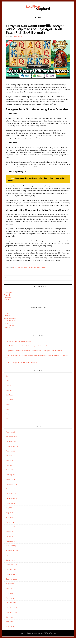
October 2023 (11, 546)
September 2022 (12, 574)
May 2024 (9, 513)
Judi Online (26, 267)
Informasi (20, 267)
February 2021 (11, 603)
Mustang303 (8, 293)
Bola (7, 381)
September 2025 (12, 446)
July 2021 (9, 588)
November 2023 (11, 541)
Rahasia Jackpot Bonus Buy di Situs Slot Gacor (22, 362)
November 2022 (11, 569)
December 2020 (11, 607)
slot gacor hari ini (9, 323)
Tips (42, 267)
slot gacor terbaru (10, 320)
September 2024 (12, 498)
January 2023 (10, 560)
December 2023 (11, 536)
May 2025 (9, 465)
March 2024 (10, 522)
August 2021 (10, 584)
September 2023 (12, 550)
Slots (38, 267)
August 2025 (10, 451)
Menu (39, 18)
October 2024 (11, 494)
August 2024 (10, 503)
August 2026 (10, 432)
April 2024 (9, 517)
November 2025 (11, 437)
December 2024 (11, 484)
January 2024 (10, 532)
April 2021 (9, 593)
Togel (8, 414)
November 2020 (11, 612)
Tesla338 (7, 295)
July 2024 (9, 508)
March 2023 (10, 555)
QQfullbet (7, 300)
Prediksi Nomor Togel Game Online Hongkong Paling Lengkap (27, 346)
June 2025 (9, 460)
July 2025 (9, 456)
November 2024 (11, 489)
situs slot (7, 316)
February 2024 (11, 527)
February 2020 (11, 626)
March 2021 (10, 598)
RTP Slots (33, 267)
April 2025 (9, 470)
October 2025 (11, 441)
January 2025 (10, 479)
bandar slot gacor (10, 318)
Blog (14, 267)
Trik (44, 267)
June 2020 (9, 617)
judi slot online (9, 325)
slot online (7, 313)
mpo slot (7, 328)
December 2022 (11, 565)
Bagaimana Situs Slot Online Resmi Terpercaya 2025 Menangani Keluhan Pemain (34, 351)
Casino (8, 385)
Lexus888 (7, 297)
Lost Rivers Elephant (38, 7)
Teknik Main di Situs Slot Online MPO (18, 341)
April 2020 (9, 622)
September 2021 (11, 579)
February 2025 (11, 475)
